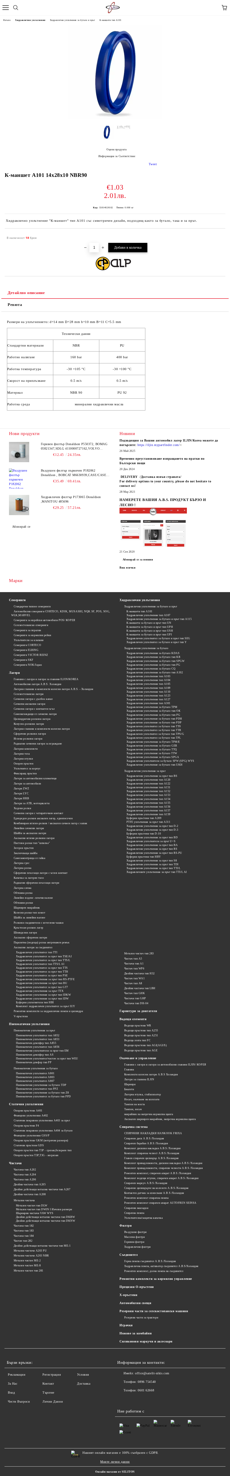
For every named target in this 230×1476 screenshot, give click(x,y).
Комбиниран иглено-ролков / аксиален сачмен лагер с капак (50, 823)
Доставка (83, 1383)
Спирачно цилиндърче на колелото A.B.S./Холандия (156, 1188)
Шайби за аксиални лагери (30, 833)
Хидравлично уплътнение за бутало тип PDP (154, 722)
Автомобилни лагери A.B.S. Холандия (38, 684)
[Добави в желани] (219, 236)
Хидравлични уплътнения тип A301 (148, 703)
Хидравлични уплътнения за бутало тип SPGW (155, 661)
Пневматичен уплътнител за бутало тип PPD (43, 1096)
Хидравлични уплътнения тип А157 (148, 810)
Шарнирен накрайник (27, 907)
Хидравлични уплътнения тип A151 (148, 787)
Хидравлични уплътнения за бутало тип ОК (153, 710)
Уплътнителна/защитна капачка (143, 1217)
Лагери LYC (21, 793)
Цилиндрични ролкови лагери (32, 718)
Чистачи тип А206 (25, 1179)
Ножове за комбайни (135, 1333)
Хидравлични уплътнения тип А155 (148, 802)
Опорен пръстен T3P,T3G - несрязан (36, 1155)
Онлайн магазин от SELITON (115, 1471)
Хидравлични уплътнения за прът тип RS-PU (154, 852)
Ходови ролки (22, 808)
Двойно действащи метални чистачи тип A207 (42, 1189)
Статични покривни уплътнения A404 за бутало (43, 1130)
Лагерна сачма (22, 888)
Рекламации (17, 1374)
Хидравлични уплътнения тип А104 (148, 680)
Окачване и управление (137, 1058)
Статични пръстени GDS (29, 1145)
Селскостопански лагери (29, 694)
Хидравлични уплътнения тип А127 (148, 699)
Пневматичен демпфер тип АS (34, 1054)
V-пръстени (21, 1016)
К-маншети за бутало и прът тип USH (149, 630)
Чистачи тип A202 (25, 1169)
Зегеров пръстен (24, 848)
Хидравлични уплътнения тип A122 (148, 783)
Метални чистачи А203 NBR (31, 1255)
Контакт (48, 1383)
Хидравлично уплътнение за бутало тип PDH (154, 718)
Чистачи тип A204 (25, 1174)
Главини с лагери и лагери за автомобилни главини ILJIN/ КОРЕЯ (165, 1064)
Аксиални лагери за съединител (33, 947)
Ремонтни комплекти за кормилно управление (155, 1279)
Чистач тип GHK (134, 993)
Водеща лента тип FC (137, 1040)
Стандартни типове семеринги (32, 606)
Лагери (14, 672)
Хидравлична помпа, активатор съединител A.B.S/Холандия (161, 1266)
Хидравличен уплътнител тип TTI (36, 952)
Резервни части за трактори (141, 1317)
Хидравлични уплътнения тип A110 (148, 691)
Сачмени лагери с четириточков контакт (38, 813)
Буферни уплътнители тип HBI (35, 1002)
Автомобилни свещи (135, 1303)
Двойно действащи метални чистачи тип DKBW (45, 1217)
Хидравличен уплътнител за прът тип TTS (42, 967)
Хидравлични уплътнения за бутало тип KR (153, 657)
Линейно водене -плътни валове (33, 897)
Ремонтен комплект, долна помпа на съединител (153, 1271)
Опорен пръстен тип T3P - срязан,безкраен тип (42, 1150)
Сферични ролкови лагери (30, 733)
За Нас (12, 1383)
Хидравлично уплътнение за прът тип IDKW (43, 994)
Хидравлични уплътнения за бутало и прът (72, 20)
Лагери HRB (21, 798)
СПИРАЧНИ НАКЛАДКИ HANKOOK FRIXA (153, 1133)
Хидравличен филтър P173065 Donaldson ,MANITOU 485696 (71, 499)
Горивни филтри (134, 1241)
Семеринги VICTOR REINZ (31, 655)
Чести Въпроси (19, 1401)
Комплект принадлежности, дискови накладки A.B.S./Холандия (163, 1163)
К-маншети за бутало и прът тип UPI (149, 634)
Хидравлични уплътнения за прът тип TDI (152, 864)
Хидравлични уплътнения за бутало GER (151, 745)
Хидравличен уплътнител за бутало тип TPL (153, 737)
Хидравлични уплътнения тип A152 (148, 791)
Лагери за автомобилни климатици (35, 778)
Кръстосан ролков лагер (28, 927)
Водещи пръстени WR (137, 1025)
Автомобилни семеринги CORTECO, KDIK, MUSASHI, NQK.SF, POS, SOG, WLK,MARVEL (60, 613)
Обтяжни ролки (23, 902)
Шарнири (129, 1084)
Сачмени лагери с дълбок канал (33, 699)
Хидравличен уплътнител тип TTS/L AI (40, 964)
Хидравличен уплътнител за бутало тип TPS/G (155, 734)
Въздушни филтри (135, 1232)
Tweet (153, 164)
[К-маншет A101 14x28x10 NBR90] (115, 118)
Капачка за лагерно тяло (29, 877)
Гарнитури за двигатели (138, 1011)
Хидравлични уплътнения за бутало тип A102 (154, 672)
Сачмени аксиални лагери (29, 703)
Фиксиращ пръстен (25, 773)
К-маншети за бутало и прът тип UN (148, 622)
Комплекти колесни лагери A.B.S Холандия (151, 1074)
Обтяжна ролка (23, 892)
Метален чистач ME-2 (27, 1260)
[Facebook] (123, 1399)
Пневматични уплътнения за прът (34, 1030)
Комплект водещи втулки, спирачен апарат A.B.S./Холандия (161, 1178)
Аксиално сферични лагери (30, 937)
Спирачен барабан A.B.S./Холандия (146, 1143)
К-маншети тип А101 (111, 20)
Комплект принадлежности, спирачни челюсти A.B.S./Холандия (163, 1168)
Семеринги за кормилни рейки (32, 635)
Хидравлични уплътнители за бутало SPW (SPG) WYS (160, 760)
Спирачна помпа (134, 1213)
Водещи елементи (132, 1019)
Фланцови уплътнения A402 (31, 1115)
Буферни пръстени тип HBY (143, 856)
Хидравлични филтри (137, 1246)
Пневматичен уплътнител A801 (35, 1073)
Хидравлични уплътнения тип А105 (148, 683)
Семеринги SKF (23, 659)
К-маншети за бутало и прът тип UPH (149, 626)
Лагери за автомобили (27, 783)
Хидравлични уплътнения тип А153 (148, 795)
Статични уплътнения (26, 1104)
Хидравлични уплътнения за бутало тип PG (153, 664)
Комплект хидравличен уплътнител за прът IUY (45, 1006)
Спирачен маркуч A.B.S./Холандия (146, 1183)
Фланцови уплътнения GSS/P (32, 1135)
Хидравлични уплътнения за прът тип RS (151, 848)
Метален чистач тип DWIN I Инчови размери (44, 1209)
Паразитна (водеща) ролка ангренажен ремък (42, 942)
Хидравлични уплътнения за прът (145, 771)
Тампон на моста (134, 1104)
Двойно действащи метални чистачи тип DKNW (45, 1220)
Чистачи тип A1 (134, 963)
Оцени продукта (116, 149)
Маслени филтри (134, 1237)
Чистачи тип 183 (24, 1230)
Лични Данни (52, 1401)
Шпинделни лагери (25, 932)
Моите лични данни (115, 1461)
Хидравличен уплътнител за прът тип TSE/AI (44, 956)
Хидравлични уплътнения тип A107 (148, 615)
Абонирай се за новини (138, 559)
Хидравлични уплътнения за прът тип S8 (151, 860)
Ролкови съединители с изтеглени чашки (38, 922)
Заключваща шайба (26, 853)
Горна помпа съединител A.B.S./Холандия (150, 1261)
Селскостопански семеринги (31, 625)
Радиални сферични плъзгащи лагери (36, 882)
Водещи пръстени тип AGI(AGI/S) (145, 1045)
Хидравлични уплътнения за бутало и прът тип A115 (159, 619)
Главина (129, 1069)
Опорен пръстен (23, 763)
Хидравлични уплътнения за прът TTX (40, 991)
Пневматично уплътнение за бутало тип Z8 (42, 1092)
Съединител (128, 1254)
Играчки (126, 1325)
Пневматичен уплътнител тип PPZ (37, 1088)
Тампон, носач (133, 1109)
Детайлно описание (26, 292)
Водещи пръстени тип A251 (141, 1035)
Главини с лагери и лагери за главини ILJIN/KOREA (46, 679)
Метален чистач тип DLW (31, 1205)
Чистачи (15, 1163)
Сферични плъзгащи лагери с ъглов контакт (41, 872)
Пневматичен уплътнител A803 (35, 1077)
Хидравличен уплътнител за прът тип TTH (42, 971)
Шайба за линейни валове (29, 917)
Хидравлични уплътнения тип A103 (148, 676)
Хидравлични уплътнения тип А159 (148, 814)
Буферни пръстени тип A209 (143, 818)
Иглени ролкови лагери (28, 738)
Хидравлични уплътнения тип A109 (148, 688)
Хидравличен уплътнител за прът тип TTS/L (43, 960)
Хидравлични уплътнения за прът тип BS (151, 776)
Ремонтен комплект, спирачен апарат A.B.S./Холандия (157, 1173)
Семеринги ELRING (26, 650)
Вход (11, 1392)
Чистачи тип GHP (135, 998)
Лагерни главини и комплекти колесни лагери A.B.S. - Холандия (53, 689)
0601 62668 (146, 1390)
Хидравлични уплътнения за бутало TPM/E (153, 741)
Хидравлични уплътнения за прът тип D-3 (152, 829)
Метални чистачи (24, 1200)
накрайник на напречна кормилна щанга (148, 1114)
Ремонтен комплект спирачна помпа (146, 1197)
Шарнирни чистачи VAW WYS (34, 1213)
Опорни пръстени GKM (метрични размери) (41, 1140)
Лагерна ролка (22, 868)
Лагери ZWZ (21, 788)
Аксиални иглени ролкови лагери (34, 838)
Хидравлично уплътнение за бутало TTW (151, 753)
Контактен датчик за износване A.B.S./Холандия (154, 1193)
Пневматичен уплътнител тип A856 (38, 1046)
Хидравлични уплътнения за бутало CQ (150, 668)
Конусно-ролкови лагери (29, 723)
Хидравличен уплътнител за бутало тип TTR (153, 730)
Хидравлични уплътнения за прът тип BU (41, 983)
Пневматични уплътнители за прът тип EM (42, 1050)
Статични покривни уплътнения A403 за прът (42, 1120)
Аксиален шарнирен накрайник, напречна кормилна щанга (160, 1119)
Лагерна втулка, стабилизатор (142, 1094)
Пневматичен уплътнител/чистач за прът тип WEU (47, 1058)
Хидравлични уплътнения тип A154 (148, 799)
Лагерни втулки (23, 758)
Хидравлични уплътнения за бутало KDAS (152, 653)
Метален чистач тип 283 (139, 953)
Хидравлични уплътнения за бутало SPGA (152, 757)
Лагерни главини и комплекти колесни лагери (42, 728)
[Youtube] (133, 1399)
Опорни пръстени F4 (26, 1125)
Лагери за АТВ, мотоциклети (31, 803)
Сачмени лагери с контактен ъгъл (34, 708)
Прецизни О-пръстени (136, 1287)
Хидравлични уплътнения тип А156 (148, 806)
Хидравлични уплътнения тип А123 (148, 695)
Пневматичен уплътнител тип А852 (38, 1035)
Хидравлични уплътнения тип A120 (148, 779)
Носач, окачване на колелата (141, 1099)
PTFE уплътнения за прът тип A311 (148, 822)
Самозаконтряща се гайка (29, 858)
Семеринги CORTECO (27, 645)
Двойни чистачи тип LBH (139, 988)
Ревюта (15, 304)
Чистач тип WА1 (134, 978)
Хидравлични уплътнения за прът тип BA (152, 845)
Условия (83, 1374)
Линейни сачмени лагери (29, 828)
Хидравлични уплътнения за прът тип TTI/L (153, 868)
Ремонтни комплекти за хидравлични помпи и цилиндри (48, 1011)
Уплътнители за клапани (29, 640)
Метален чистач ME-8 (27, 1265)
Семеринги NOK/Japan (28, 664)
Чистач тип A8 (133, 983)
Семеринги (17, 600)
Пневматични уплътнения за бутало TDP (41, 1085)
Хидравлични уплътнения (30, 20)
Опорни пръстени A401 (28, 1110)
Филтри (125, 1225)
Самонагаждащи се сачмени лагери (35, 714)
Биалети (129, 1089)
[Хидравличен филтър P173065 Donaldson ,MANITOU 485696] (19, 505)
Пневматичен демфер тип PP (34, 1062)
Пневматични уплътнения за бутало (36, 1068)
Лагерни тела (22, 753)
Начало (7, 20)
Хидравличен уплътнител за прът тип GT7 (42, 987)
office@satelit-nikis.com (152, 1373)
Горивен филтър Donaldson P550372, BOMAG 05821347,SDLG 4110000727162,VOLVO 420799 (74, 446)
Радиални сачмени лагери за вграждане (38, 743)
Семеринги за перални (27, 630)
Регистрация (51, 1374)
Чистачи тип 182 (24, 1225)
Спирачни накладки (136, 1208)
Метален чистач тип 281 (28, 1270)
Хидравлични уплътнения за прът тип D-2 (152, 826)
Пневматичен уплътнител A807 (35, 1081)
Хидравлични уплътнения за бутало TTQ (151, 749)
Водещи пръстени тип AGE (140, 1050)
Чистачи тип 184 (24, 1235)
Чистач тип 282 (23, 1240)
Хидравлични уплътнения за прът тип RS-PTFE (45, 979)
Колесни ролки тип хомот (29, 912)
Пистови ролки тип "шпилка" (32, 843)
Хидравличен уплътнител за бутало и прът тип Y (156, 642)
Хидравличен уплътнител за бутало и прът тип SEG (158, 638)
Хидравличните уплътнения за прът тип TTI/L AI (156, 872)
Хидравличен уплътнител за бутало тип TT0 (153, 726)
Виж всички (127, 567)
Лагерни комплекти (26, 748)
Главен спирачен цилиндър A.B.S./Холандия (151, 1158)
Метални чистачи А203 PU (30, 1250)
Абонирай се (21, 526)
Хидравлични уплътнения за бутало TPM (151, 707)
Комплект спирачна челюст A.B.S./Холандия (151, 1153)
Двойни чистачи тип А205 (30, 1184)
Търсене (48, 1392)
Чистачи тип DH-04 (136, 1003)
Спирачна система (133, 1127)
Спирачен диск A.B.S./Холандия (144, 1138)
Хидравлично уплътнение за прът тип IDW (42, 998)
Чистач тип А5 (133, 958)
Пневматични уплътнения (29, 1024)
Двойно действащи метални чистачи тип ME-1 (42, 1245)
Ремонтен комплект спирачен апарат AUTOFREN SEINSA (160, 1202)
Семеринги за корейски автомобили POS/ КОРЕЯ (44, 620)
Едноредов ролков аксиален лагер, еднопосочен (43, 818)
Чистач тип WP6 (134, 968)
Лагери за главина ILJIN (139, 1079)
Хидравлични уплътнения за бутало (146, 648)
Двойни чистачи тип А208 (30, 1194)
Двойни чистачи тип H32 (139, 973)
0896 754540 (147, 1382)
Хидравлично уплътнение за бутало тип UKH (154, 764)
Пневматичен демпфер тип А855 (36, 1043)
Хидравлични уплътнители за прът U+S (150, 841)
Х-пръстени (128, 1295)
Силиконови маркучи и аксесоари (145, 1341)
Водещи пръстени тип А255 (141, 1030)
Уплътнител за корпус (27, 768)
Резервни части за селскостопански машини (153, 1311)
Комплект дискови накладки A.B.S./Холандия (152, 1148)
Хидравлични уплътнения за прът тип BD (152, 837)
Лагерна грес (21, 863)
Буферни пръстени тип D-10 (143, 833)
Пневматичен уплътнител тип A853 (38, 1039)
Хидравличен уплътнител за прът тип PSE (42, 975)
